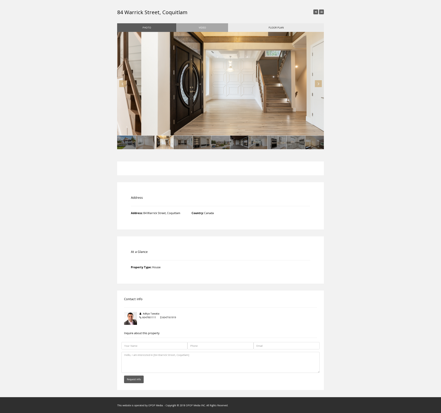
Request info (134, 379)
